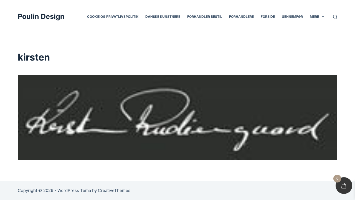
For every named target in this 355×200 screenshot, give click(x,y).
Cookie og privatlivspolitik (112, 16)
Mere (314, 16)
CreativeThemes (114, 190)
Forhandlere (241, 16)
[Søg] (335, 17)
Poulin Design (41, 16)
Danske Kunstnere (162, 16)
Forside (268, 16)
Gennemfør (292, 16)
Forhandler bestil (204, 16)
